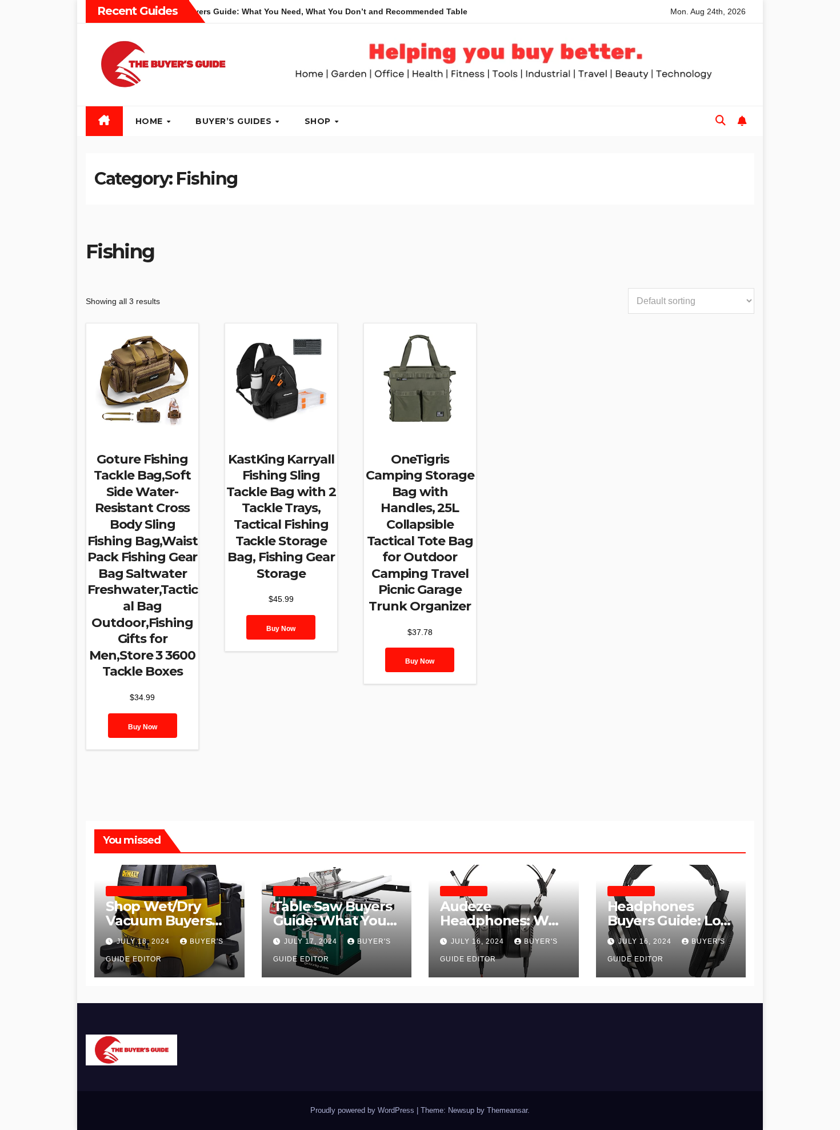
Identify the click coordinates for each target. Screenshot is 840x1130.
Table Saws (295, 891)
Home (150, 121)
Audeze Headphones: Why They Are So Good (502, 920)
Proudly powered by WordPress (363, 1110)
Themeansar (507, 1110)
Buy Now (142, 727)
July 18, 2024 (144, 941)
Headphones (463, 891)
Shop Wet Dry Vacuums (146, 891)
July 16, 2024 (478, 941)
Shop (319, 121)
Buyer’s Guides (234, 121)
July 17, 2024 (311, 941)
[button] (720, 120)
